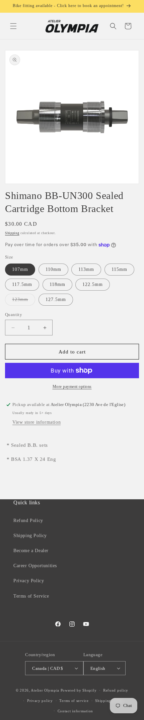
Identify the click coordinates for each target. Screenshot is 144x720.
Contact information (75, 711)
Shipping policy (109, 701)
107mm (20, 269)
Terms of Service (31, 596)
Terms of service (73, 701)
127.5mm (56, 299)
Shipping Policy (30, 535)
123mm (23, 301)
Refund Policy (28, 520)
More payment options (72, 386)
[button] (13, 26)
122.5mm (92, 284)
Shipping (12, 233)
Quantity (13, 314)
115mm (119, 269)
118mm (57, 284)
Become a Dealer (31, 550)
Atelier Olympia (45, 690)
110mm (53, 269)
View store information (36, 422)
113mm (86, 269)
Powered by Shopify (79, 690)
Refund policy (115, 690)
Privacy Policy (28, 580)
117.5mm (22, 284)
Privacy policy (40, 701)
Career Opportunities (35, 565)
